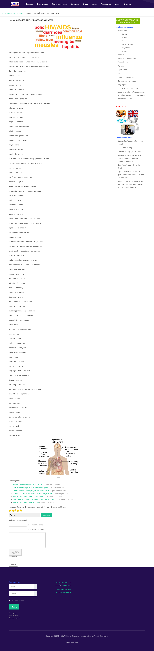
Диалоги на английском (127, 58)
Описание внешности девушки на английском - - (39, 491)
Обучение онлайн (59, 4)
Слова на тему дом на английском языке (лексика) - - (41, 494)
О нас (85, 4)
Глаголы (124, 34)
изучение (64, 582)
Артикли (124, 51)
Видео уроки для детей (130, 88)
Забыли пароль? (14, 618)
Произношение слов (125, 99)
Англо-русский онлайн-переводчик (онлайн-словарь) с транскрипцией (131, 93)
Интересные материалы (127, 81)
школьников (66, 585)
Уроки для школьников (126, 77)
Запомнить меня (17, 600)
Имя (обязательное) (35, 525)
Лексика (20, 13)
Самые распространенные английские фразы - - (39, 488)
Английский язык (8, 13)
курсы (58, 582)
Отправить (13, 564)
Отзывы (127, 4)
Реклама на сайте (74, 642)
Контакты (75, 4)
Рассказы (121, 66)
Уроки (117, 4)
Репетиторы (42, 4)
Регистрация (13, 613)
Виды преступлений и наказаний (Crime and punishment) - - (43, 499)
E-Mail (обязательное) (35, 529)
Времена (125, 37)
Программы (106, 4)
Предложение (126, 48)
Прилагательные (127, 44)
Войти (14, 607)
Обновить (14, 557)
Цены (94, 4)
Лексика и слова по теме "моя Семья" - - (36, 485)
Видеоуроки (122, 85)
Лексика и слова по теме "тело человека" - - (37, 496)
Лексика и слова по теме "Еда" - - (33, 502)
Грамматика (122, 30)
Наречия (125, 41)
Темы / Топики (123, 62)
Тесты (120, 73)
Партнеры (68, 642)
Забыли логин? (14, 615)
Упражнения (122, 70)
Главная (29, 4)
